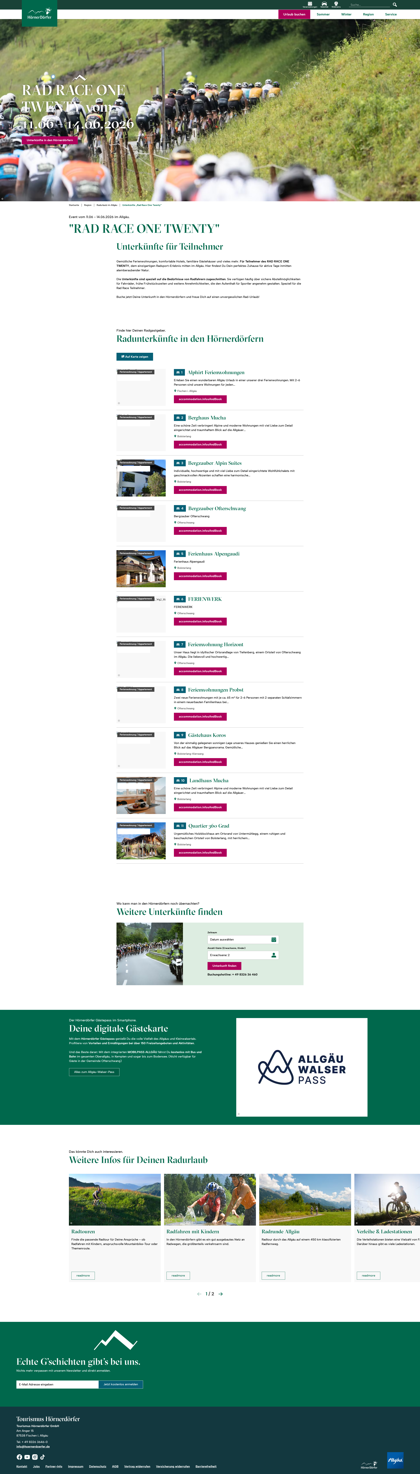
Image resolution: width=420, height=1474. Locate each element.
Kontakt (21, 1466)
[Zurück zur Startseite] (39, 13)
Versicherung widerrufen (173, 1466)
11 (182, 826)
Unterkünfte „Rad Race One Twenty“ (142, 205)
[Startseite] (369, 1465)
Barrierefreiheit (206, 1466)
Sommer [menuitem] (323, 14)
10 (183, 780)
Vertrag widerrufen (137, 1466)
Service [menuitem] (391, 14)
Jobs (36, 1466)
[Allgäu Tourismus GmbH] (395, 1460)
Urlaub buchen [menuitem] (294, 14)
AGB (115, 1466)
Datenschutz (97, 1466)
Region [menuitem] (368, 14)
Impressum (75, 1466)
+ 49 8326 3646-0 (35, 1442)
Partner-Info (53, 1466)
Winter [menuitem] (346, 14)
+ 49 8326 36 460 (245, 974)
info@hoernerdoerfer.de (33, 1446)
